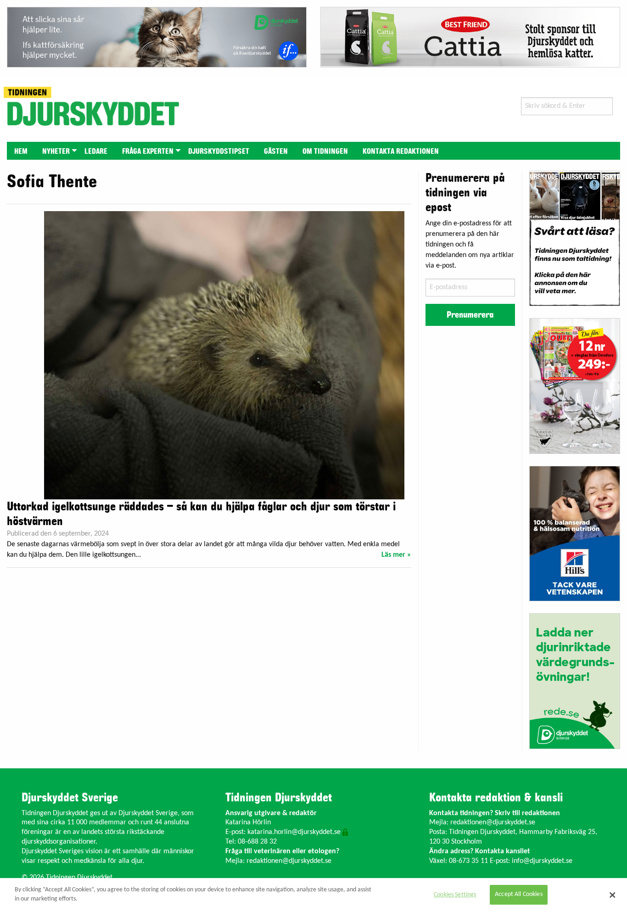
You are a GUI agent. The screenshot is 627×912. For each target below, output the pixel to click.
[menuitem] (21, 151)
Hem (21, 151)
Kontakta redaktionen (401, 151)
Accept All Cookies (519, 894)
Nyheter (56, 151)
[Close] (612, 895)
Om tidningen (325, 151)
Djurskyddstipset (218, 151)
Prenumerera (470, 315)
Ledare (95, 151)
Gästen (276, 151)
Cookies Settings (455, 894)
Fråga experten (148, 151)
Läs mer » (396, 555)
